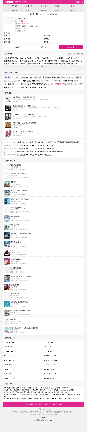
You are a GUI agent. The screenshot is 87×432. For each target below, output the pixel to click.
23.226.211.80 (9, 378)
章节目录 (43, 47)
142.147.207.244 (50, 360)
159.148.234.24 (50, 374)
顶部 (60, 404)
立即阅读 (71, 47)
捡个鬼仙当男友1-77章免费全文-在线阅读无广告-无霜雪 (35, 145)
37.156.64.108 (9, 360)
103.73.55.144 (9, 369)
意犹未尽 (11, 77)
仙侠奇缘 (72, 6)
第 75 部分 (7, 39)
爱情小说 (42, 87)
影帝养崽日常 (64, 84)
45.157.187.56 (9, 374)
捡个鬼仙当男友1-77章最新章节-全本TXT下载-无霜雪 (34, 155)
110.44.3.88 (8, 351)
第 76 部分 (47, 36)
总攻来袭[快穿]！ (30, 77)
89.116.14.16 (49, 342)
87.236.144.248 (9, 356)
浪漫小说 (33, 87)
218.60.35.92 (49, 378)
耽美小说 (25, 23)
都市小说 (43, 6)
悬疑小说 (14, 10)
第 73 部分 (7, 42)
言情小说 (29, 6)
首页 (26, 404)
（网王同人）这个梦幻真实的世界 (36, 84)
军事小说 (29, 10)
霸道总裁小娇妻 (33, 80)
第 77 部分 (7, 36)
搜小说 (81, 2)
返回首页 (14, 6)
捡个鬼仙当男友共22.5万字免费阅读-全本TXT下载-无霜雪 (35, 148)
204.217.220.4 (49, 365)
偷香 (16, 80)
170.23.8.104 (9, 342)
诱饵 (13, 84)
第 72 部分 (47, 42)
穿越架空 (58, 6)
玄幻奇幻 (43, 10)
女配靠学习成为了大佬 (55, 77)
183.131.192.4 (9, 365)
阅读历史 (72, 10)
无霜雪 (21, 21)
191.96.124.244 (50, 356)
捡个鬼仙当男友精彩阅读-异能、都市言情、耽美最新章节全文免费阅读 (40, 152)
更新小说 (58, 10)
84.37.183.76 (49, 347)
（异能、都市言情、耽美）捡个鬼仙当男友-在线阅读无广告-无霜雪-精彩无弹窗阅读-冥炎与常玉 (48, 142)
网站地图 (38, 404)
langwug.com (20, 2)
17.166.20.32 (49, 369)
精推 (31, 404)
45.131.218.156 (9, 347)
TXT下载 (16, 47)
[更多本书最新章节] (75, 54)
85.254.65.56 (49, 351)
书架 (76, 2)
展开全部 (43, 67)
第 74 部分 (47, 39)
